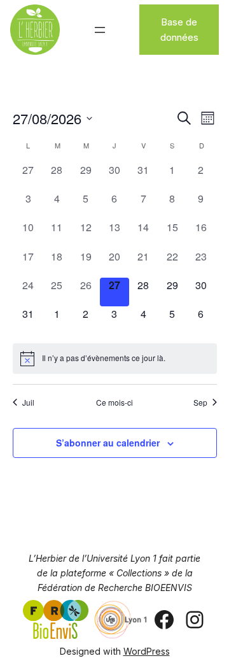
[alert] (115, 358)
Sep (200, 402)
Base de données (179, 29)
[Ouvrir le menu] (100, 30)
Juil (28, 402)
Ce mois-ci (114, 402)
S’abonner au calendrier (108, 442)
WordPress (146, 651)
